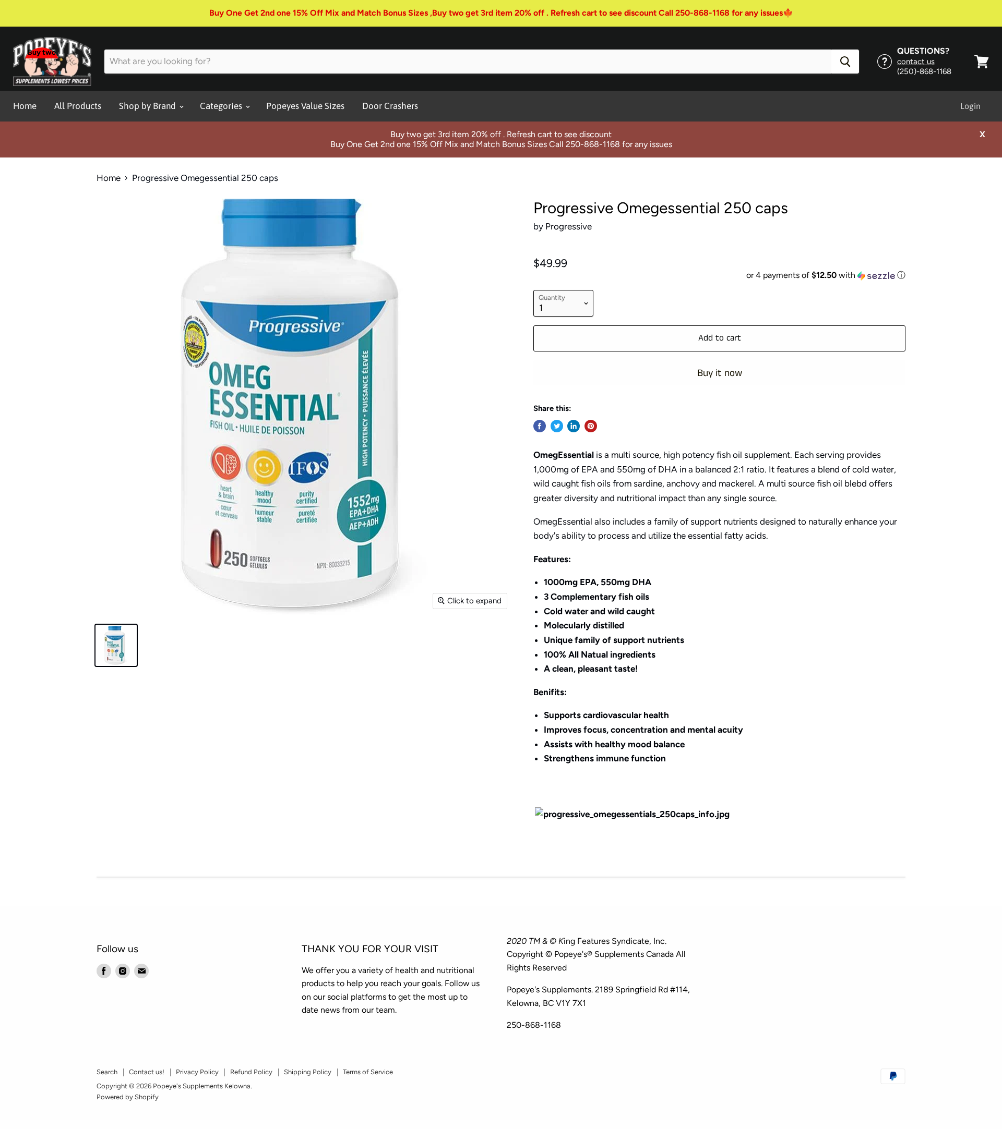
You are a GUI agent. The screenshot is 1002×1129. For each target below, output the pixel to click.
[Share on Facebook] (539, 426)
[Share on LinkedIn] (573, 426)
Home (25, 106)
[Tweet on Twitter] (557, 426)
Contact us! (146, 1072)
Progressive (568, 226)
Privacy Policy (197, 1072)
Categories (222, 106)
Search (107, 1072)
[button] (719, 275)
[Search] (845, 62)
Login (970, 106)
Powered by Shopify (128, 1097)
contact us (916, 61)
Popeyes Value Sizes (305, 106)
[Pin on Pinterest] (590, 426)
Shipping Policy (307, 1072)
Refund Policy (251, 1072)
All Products (77, 106)
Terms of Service (368, 1072)
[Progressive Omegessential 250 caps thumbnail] (116, 645)
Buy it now (719, 373)
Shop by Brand (148, 106)
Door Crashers (390, 106)
